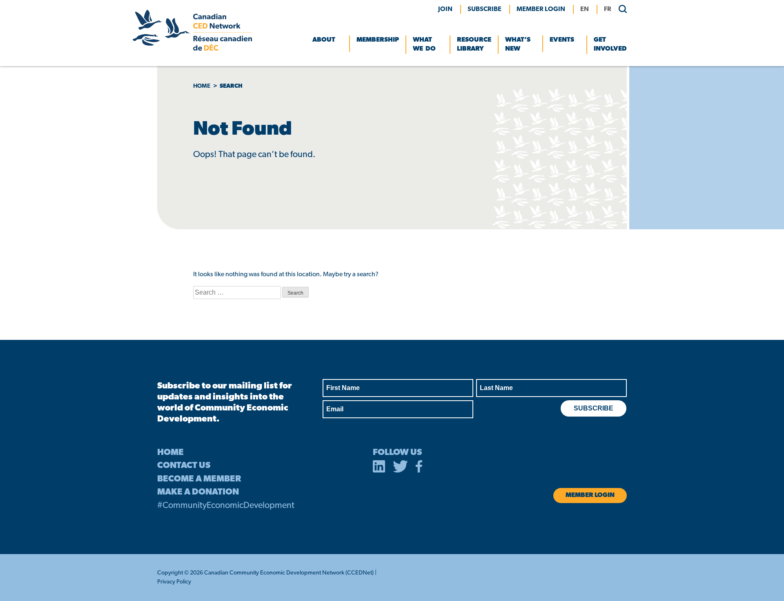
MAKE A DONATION (198, 492)
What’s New (517, 44)
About (323, 40)
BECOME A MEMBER (199, 479)
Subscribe (484, 9)
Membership (377, 40)
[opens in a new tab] (379, 468)
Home (201, 86)
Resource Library (474, 44)
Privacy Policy (174, 582)
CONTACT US (183, 465)
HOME (170, 452)
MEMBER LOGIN (541, 9)
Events (562, 40)
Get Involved (610, 44)
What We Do (424, 44)
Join (445, 9)
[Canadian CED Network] (192, 49)
